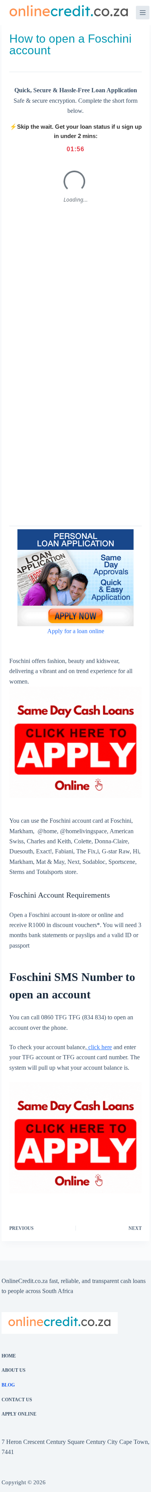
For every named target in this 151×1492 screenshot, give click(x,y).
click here (99, 1047)
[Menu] (142, 12)
